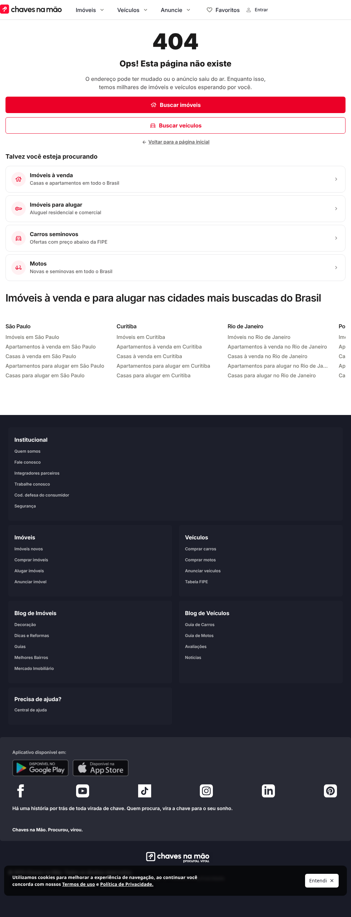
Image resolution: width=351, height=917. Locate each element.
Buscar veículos (180, 125)
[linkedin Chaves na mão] (268, 792)
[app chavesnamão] (40, 768)
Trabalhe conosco (32, 484)
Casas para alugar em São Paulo (45, 375)
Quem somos (27, 451)
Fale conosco (27, 462)
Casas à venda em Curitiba (149, 356)
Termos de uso (78, 884)
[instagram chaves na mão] (206, 792)
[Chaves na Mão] (31, 9)
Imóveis (86, 10)
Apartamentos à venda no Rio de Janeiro (277, 346)
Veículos (128, 10)
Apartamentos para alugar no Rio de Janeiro (279, 366)
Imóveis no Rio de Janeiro (259, 337)
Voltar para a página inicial (178, 142)
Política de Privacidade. (126, 884)
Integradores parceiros (37, 473)
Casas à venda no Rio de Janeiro (267, 356)
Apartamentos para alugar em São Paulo (54, 366)
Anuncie (171, 10)
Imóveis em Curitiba (141, 337)
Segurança (25, 506)
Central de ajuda (30, 709)
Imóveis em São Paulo (32, 337)
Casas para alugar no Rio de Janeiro (272, 375)
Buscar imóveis (180, 104)
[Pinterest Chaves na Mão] (330, 792)
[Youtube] (82, 792)
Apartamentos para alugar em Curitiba (163, 366)
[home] (175, 857)
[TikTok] (144, 792)
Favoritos (228, 10)
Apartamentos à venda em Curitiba (159, 346)
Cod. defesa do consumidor (41, 495)
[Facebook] (20, 792)
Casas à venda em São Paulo (40, 356)
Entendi (318, 880)
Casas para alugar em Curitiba (154, 375)
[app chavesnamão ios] (101, 768)
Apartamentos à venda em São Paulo (50, 346)
